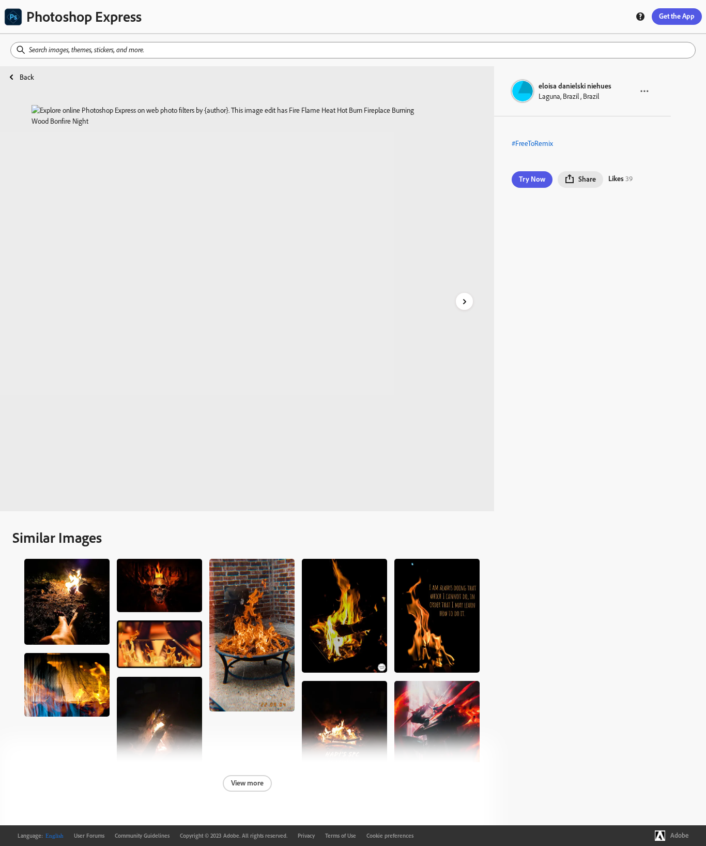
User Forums (89, 835)
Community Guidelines (142, 835)
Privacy (306, 835)
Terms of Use (340, 835)
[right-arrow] (464, 301)
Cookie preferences (389, 835)
